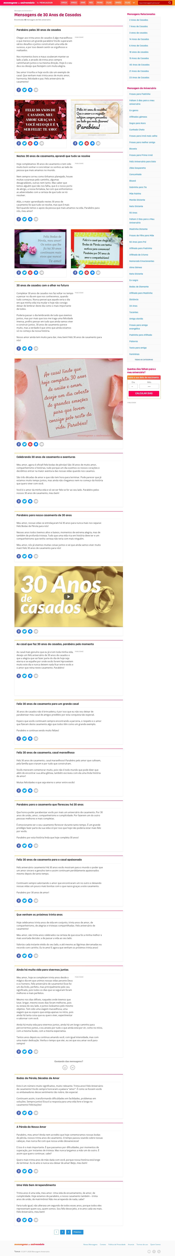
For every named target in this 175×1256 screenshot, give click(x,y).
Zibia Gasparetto (137, 168)
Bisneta (133, 148)
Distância (133, 299)
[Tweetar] (24, 90)
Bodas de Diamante (139, 286)
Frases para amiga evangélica (138, 327)
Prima (100, 2)
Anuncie (131, 1244)
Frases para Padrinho (139, 94)
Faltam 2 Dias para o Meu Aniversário (141, 221)
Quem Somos (155, 1244)
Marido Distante (137, 199)
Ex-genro (133, 110)
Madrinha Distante (138, 229)
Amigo (74, 2)
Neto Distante (136, 206)
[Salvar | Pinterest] (30, 143)
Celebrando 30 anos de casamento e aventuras (46, 457)
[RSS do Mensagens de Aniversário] (159, 1251)
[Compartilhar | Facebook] (19, 90)
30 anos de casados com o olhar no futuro (43, 285)
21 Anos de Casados (139, 71)
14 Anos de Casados (139, 39)
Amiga (64, 2)
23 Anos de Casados (139, 77)
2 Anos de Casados (138, 20)
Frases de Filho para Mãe (141, 235)
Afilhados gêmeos (138, 116)
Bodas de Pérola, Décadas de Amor (38, 1078)
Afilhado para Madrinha (140, 293)
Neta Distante (136, 273)
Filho (127, 2)
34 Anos (133, 305)
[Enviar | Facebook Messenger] (30, 90)
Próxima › (78, 1232)
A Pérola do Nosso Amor (31, 1127)
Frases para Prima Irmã (141, 155)
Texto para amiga (138, 347)
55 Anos (133, 212)
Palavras (133, 341)
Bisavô (132, 180)
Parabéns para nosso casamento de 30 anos (44, 515)
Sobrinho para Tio (138, 187)
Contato (103, 1244)
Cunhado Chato (137, 129)
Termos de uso (142, 1244)
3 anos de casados (138, 32)
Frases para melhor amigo (142, 142)
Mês (149, 382)
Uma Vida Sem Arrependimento (36, 1185)
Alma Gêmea (135, 267)
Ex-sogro (133, 280)
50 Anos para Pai (137, 241)
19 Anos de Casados (139, 58)
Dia (133, 382)
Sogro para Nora (137, 123)
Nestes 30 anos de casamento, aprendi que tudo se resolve (53, 156)
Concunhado (135, 174)
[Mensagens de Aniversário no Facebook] (154, 1251)
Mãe (91, 2)
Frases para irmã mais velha (143, 135)
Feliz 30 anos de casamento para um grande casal (48, 704)
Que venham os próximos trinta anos (40, 915)
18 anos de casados (138, 52)
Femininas (134, 354)
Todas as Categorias (144, 359)
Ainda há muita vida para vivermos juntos (42, 970)
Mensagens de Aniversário (23, 10)
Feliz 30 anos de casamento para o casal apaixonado (49, 860)
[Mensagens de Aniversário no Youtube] (149, 1251)
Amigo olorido (136, 318)
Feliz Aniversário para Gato (142, 161)
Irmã (83, 2)
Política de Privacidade (117, 1244)
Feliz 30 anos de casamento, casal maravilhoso (46, 753)
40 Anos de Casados (139, 64)
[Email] (36, 90)
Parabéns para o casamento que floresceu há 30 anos (50, 805)
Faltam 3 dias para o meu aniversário (141, 102)
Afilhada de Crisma (138, 254)
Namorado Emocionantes (141, 261)
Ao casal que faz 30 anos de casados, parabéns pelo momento (55, 644)
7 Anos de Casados (138, 26)
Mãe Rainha (135, 193)
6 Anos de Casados (138, 45)
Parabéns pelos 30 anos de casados (39, 30)
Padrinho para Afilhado (140, 335)
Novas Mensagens (90, 1244)
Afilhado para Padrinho (140, 248)
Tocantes (133, 312)
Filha (109, 2)
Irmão (118, 2)
